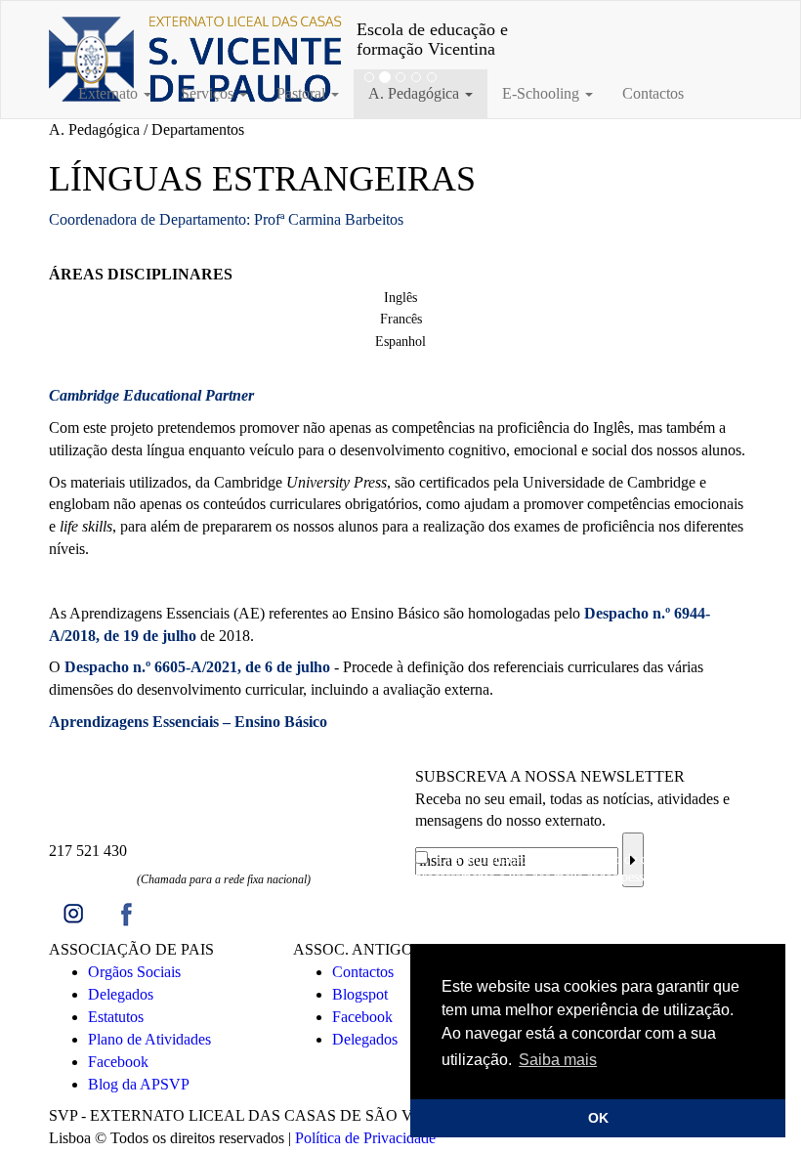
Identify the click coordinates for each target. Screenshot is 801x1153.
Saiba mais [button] (558, 1059)
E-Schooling (542, 93)
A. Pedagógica (415, 93)
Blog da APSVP (139, 1084)
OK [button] (598, 1118)
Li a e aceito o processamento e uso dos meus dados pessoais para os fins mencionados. (574, 877)
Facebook (118, 1061)
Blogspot (360, 994)
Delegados (120, 994)
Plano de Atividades (149, 1039)
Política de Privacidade (365, 1138)
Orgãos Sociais (134, 971)
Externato (110, 93)
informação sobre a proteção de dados (568, 859)
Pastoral (302, 93)
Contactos (653, 93)
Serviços (209, 93)
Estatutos (116, 1016)
